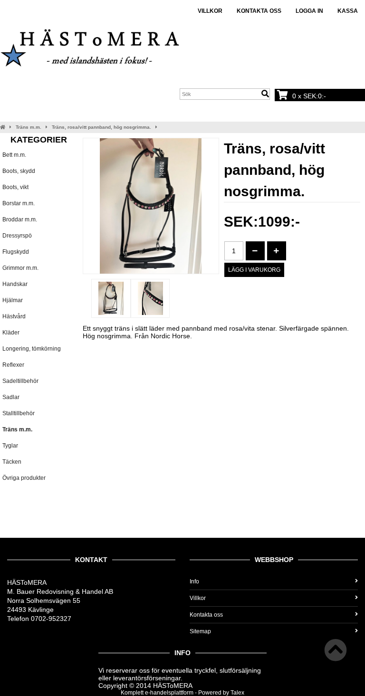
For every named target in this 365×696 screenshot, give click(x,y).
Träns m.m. (28, 127)
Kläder (10, 332)
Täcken (11, 461)
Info (194, 581)
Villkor (210, 11)
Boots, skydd (18, 171)
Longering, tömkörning (31, 348)
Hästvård (14, 316)
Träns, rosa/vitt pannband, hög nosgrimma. (101, 127)
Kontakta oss (259, 11)
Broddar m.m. (19, 219)
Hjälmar (12, 300)
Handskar (15, 284)
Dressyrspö (17, 235)
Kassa (347, 11)
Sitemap (200, 631)
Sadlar (10, 397)
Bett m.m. (14, 155)
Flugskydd (15, 251)
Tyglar (10, 445)
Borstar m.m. (18, 203)
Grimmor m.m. (20, 268)
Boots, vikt (15, 187)
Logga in (309, 11)
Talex (237, 692)
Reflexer (13, 365)
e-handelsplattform (169, 692)
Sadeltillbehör (20, 381)
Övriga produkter (24, 478)
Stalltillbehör (18, 413)
